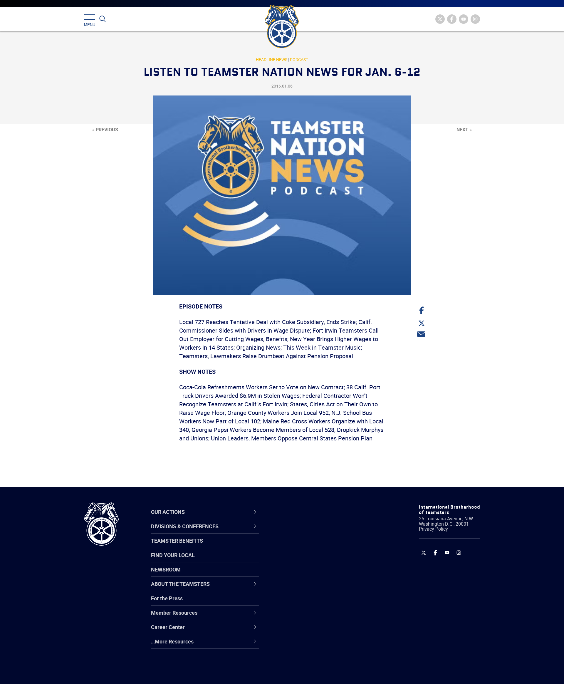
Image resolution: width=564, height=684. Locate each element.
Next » (464, 129)
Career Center (299, 512)
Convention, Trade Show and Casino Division (321, 602)
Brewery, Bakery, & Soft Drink (313, 560)
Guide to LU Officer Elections (312, 602)
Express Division (298, 616)
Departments (294, 574)
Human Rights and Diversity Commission (311, 659)
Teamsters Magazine (304, 546)
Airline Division (296, 532)
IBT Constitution (298, 588)
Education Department (305, 546)
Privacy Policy (433, 529)
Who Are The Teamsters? (309, 532)
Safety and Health (300, 560)
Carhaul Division (298, 588)
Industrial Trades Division (308, 673)
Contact (288, 532)
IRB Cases (291, 602)
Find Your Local (173, 555)
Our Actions (296, 512)
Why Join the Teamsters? (309, 532)
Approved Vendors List (305, 588)
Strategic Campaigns (303, 546)
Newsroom (166, 569)
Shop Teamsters (298, 560)
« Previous (105, 129)
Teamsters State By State (309, 532)
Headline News (271, 59)
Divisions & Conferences (313, 512)
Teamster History (299, 560)
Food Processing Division (308, 631)
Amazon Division (298, 546)
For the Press (167, 598)
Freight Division (297, 645)
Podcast (299, 59)
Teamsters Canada (301, 574)
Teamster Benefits (177, 540)
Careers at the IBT (300, 546)
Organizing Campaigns (305, 532)
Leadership (292, 546)
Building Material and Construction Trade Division (319, 574)
